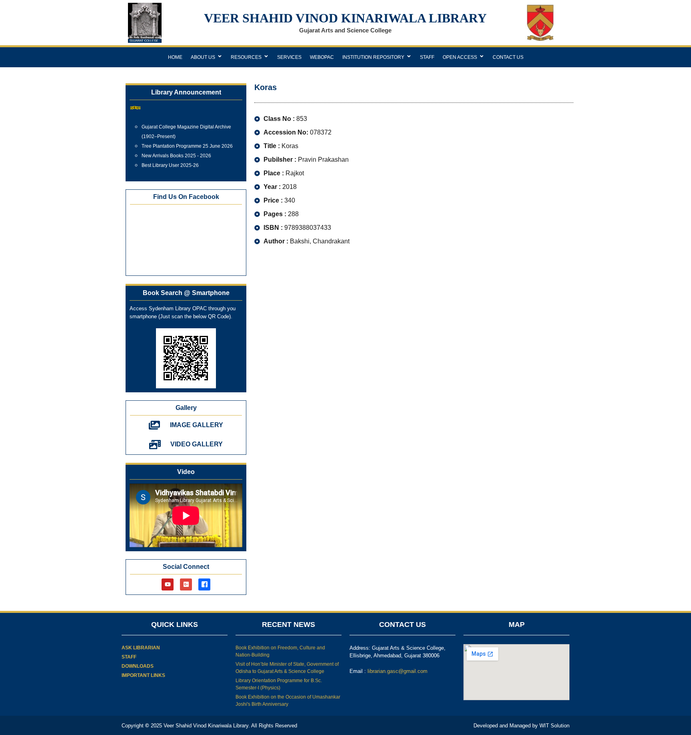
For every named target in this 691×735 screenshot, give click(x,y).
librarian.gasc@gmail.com (397, 671)
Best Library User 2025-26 (170, 162)
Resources (246, 57)
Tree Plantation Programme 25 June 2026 (187, 142)
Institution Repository (373, 57)
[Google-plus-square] (186, 584)
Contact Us (508, 57)
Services (289, 57)
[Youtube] (168, 584)
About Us (203, 57)
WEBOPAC (322, 57)
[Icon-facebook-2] (204, 584)
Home (175, 57)
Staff (427, 57)
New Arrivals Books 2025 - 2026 (176, 152)
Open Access (460, 57)
